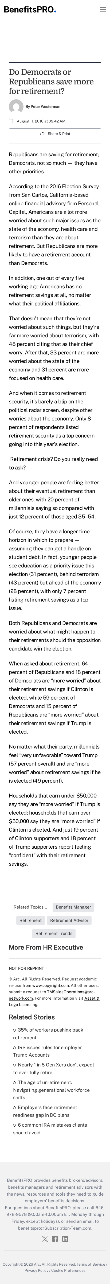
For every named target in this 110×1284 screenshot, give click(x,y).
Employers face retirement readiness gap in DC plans (45, 1111)
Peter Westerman (45, 106)
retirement (85, 154)
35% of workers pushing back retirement (48, 1033)
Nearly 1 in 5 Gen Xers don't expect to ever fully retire (53, 1068)
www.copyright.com (50, 985)
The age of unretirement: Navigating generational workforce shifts (51, 1090)
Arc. (37, 1264)
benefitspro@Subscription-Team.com (54, 1228)
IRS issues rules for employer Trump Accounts (47, 1051)
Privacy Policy (36, 1270)
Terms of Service (91, 1264)
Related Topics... (30, 907)
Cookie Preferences (68, 1270)
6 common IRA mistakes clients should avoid (50, 1128)
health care (74, 229)
